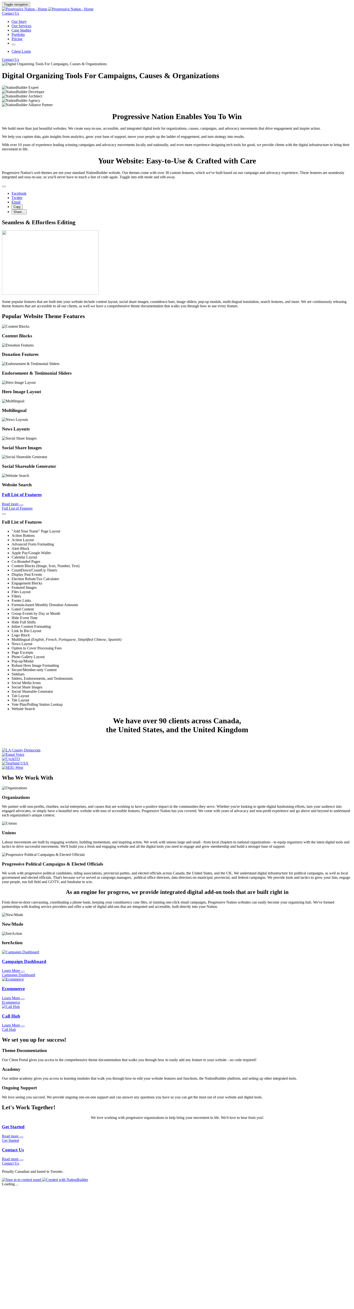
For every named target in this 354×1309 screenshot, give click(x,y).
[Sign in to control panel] (22, 1180)
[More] (13, 44)
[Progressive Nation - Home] (47, 9)
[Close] (4, 186)
